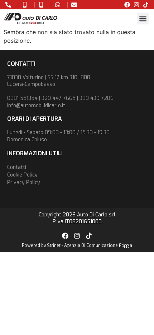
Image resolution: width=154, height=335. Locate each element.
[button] (143, 18)
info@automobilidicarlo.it (36, 105)
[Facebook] (127, 5)
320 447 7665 (59, 98)
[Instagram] (136, 5)
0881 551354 (22, 98)
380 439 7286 (97, 98)
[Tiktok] (146, 5)
